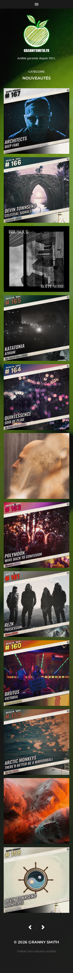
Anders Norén (45, 951)
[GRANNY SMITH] (36, 33)
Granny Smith (43, 942)
